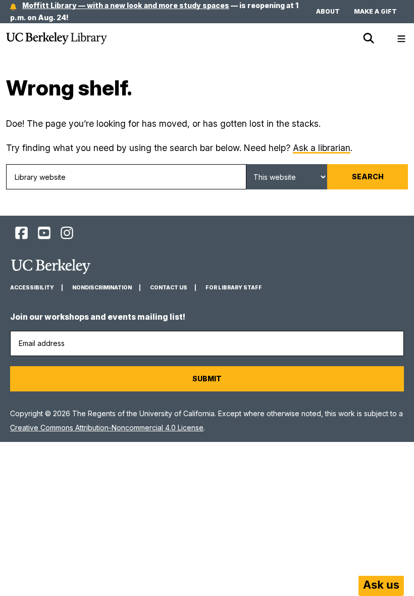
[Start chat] (381, 586)
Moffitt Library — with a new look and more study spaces (125, 5)
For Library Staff (233, 287)
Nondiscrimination (102, 287)
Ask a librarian (321, 147)
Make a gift (375, 11)
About (328, 11)
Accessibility (32, 287)
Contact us (168, 287)
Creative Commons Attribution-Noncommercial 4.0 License (106, 427)
